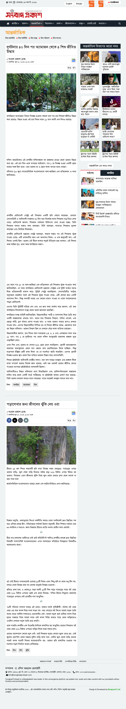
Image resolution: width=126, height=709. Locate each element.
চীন (20, 650)
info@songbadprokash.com (20, 675)
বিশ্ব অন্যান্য (57, 38)
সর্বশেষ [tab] (90, 173)
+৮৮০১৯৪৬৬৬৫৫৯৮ (87, 672)
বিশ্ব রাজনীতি (10, 38)
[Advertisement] (41, 139)
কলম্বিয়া (16, 384)
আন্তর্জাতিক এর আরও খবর (100, 165)
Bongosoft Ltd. (114, 689)
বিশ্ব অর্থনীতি (22, 38)
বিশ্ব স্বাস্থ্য (34, 38)
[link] (91, 4)
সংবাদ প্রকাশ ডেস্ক (17, 59)
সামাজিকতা (114, 2)
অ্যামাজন (26, 384)
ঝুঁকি (27, 650)
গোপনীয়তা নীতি (70, 661)
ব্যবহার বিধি (58, 661)
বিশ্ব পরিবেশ (45, 38)
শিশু (35, 384)
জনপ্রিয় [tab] (110, 173)
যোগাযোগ (82, 661)
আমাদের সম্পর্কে (45, 661)
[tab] (90, 173)
